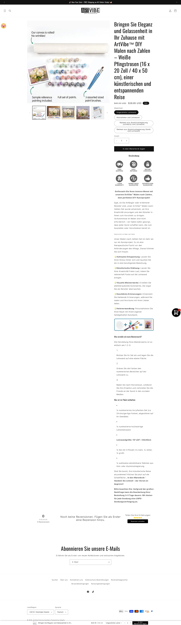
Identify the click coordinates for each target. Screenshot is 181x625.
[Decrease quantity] (125, 622)
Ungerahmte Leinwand (126, 112)
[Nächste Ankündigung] (176, 2)
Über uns (64, 580)
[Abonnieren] (108, 562)
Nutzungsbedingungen (100, 584)
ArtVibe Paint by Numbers (41, 620)
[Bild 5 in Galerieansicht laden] (97, 112)
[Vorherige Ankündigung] (4, 2)
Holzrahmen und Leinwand (128, 118)
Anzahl (116, 136)
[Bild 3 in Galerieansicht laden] (68, 112)
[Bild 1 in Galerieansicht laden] (39, 112)
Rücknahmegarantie (119, 580)
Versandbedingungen (80, 584)
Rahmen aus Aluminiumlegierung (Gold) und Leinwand (134, 130)
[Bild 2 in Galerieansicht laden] (53, 112)
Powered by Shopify (58, 620)
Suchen (55, 580)
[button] (4, 10)
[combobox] (114, 623)
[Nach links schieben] (29, 112)
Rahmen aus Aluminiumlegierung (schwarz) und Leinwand (134, 123)
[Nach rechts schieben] (107, 112)
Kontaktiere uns (76, 580)
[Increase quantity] (130, 622)
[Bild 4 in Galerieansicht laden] (83, 112)
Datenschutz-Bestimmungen (97, 580)
